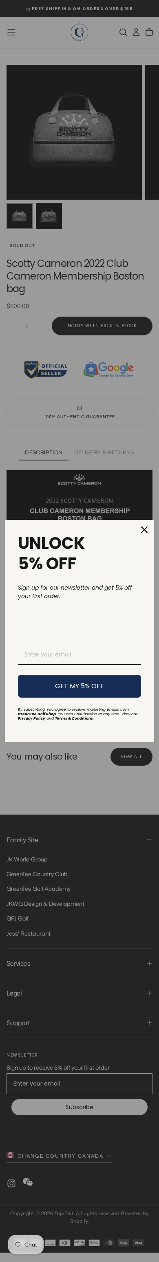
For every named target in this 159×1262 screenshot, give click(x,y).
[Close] (144, 530)
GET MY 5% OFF (79, 686)
